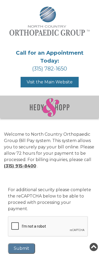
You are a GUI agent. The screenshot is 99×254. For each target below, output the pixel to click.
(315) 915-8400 (20, 165)
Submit (21, 248)
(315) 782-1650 (49, 68)
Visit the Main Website (50, 81)
